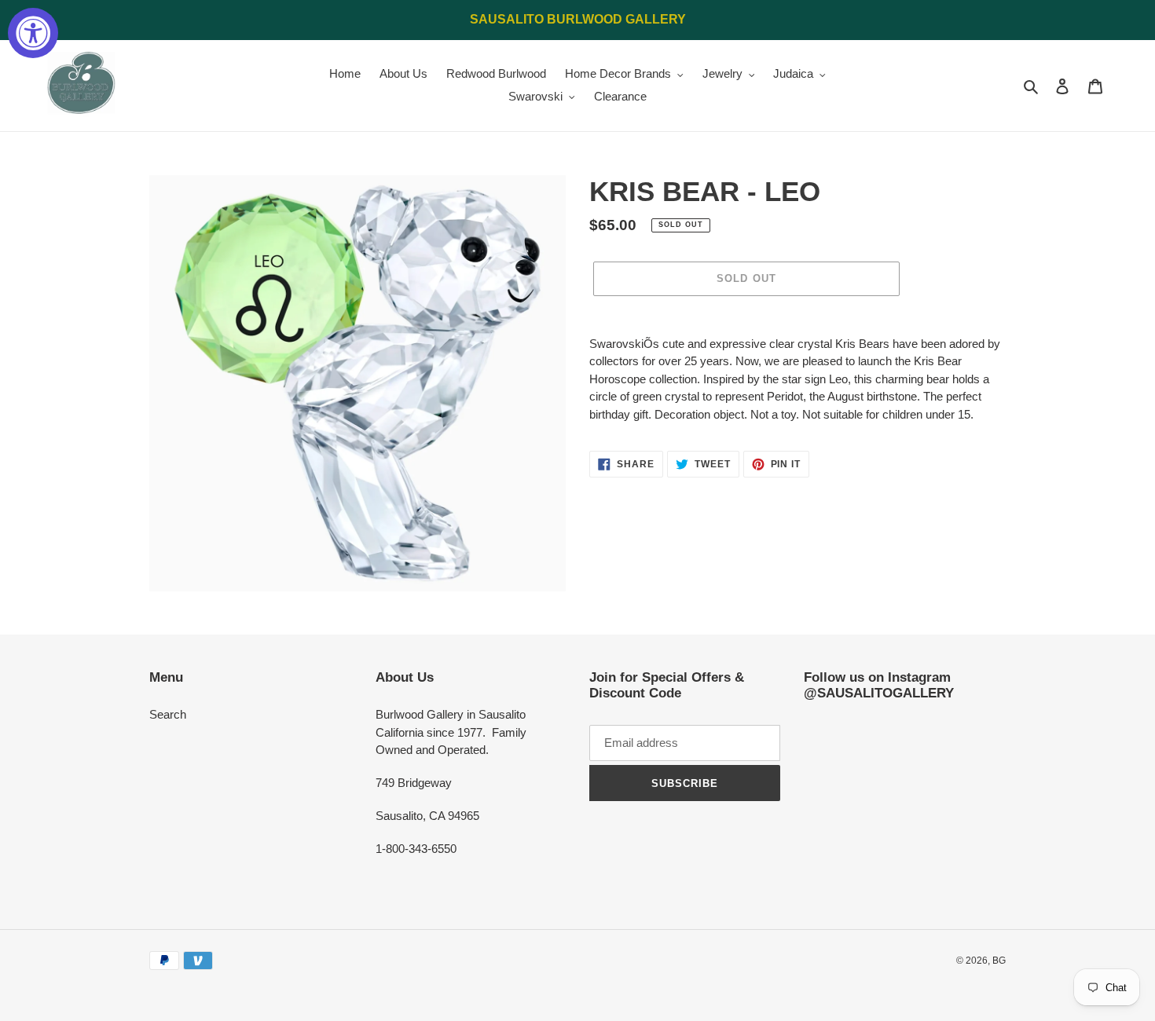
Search (167, 714)
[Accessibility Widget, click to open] (33, 33)
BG (999, 960)
